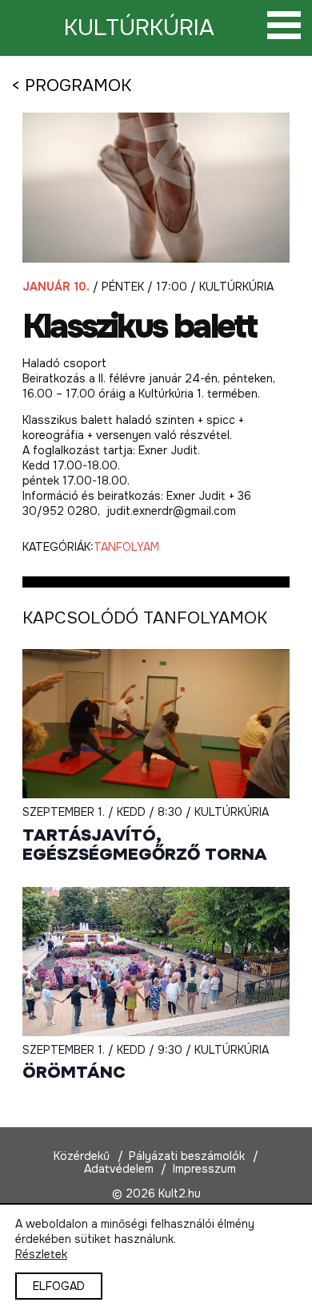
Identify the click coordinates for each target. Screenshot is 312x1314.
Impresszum (204, 1169)
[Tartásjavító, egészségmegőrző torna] (156, 724)
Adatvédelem (119, 1169)
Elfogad (59, 1286)
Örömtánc (74, 1072)
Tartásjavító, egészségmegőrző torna (144, 845)
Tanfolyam (126, 547)
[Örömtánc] (156, 962)
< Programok (71, 85)
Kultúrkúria (139, 28)
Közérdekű (82, 1156)
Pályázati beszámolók (187, 1156)
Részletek (41, 1254)
